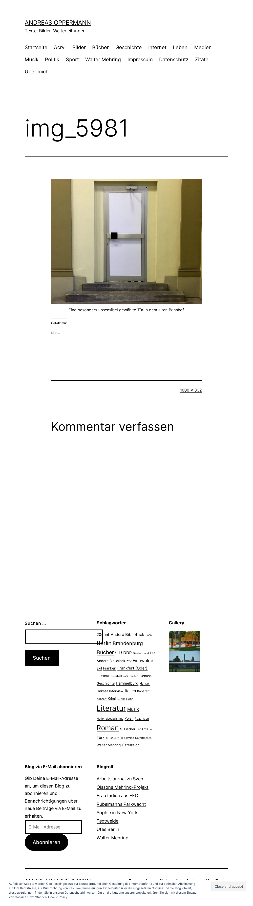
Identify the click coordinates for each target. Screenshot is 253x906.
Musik (32, 59)
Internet (157, 47)
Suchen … (35, 623)
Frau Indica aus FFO (117, 795)
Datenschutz (174, 59)
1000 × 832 (191, 390)
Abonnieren (46, 842)
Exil (99, 668)
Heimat (102, 691)
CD (118, 652)
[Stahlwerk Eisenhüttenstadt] (184, 661)
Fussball (103, 676)
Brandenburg (128, 643)
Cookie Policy (57, 897)
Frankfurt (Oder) (132, 668)
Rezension (142, 718)
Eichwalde (143, 660)
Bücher (100, 47)
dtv (128, 661)
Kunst (121, 699)
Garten (133, 676)
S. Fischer (127, 729)
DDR (127, 652)
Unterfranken (143, 738)
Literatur (111, 708)
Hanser (145, 683)
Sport (72, 59)
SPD (140, 729)
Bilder (79, 47)
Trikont (148, 729)
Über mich (37, 72)
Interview (116, 691)
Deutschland (141, 653)
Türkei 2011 (116, 738)
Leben (180, 47)
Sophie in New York (117, 812)
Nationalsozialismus (110, 718)
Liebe (129, 699)
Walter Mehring (103, 59)
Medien (203, 47)
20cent (103, 634)
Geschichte (128, 47)
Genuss (145, 676)
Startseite (36, 47)
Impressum (140, 59)
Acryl (60, 47)
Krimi (112, 699)
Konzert (101, 699)
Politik (52, 59)
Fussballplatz (119, 676)
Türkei (102, 737)
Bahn (149, 635)
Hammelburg (127, 683)
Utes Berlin (108, 829)
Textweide (107, 821)
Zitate (202, 59)
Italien (130, 690)
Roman (108, 728)
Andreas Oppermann (58, 22)
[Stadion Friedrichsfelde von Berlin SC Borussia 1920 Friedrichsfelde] (184, 640)
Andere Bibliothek (127, 634)
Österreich (131, 745)
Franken (109, 668)
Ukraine (129, 738)
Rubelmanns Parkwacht (121, 804)
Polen (129, 718)
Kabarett (143, 691)
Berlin (104, 643)
